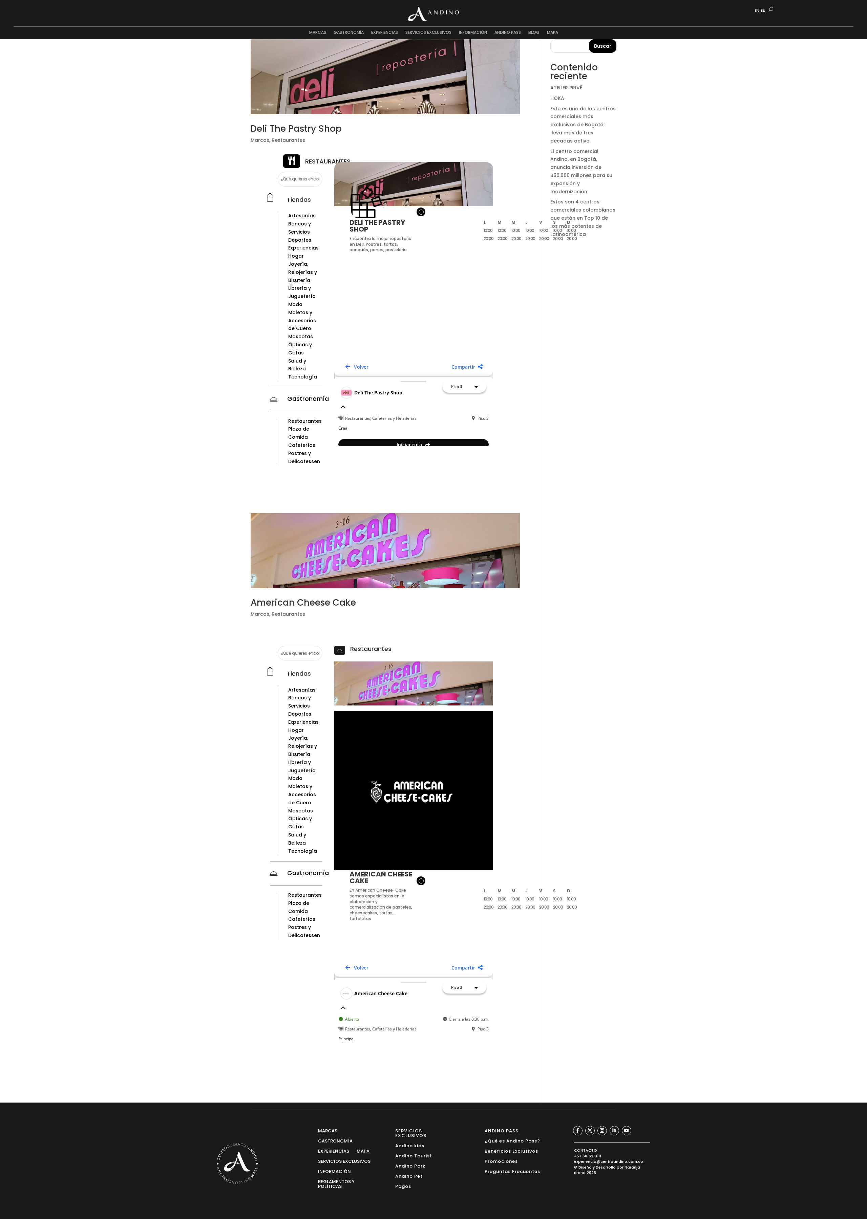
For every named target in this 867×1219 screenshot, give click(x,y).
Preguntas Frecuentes (512, 1171)
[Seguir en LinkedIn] (614, 1130)
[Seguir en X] (590, 1130)
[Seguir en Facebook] (578, 1130)
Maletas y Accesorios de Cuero (302, 320)
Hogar (296, 256)
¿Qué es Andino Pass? (512, 1141)
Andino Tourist (413, 1155)
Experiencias (303, 247)
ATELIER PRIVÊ (566, 87)
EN (757, 10)
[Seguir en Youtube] (626, 1130)
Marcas (260, 140)
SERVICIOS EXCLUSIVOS (428, 32)
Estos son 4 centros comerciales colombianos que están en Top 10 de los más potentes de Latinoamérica (582, 217)
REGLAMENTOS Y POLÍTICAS (336, 1183)
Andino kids (409, 1145)
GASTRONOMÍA (349, 32)
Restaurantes (288, 140)
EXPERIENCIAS (384, 32)
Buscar (602, 46)
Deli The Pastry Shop (296, 129)
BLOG (534, 32)
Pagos (403, 1186)
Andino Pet (409, 1176)
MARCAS (317, 32)
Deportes (299, 240)
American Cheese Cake (303, 602)
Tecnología (302, 376)
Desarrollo (606, 1167)
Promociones (501, 1161)
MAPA (552, 32)
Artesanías (302, 215)
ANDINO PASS (507, 32)
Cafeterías (301, 445)
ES (763, 10)
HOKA (557, 98)
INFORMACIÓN (473, 32)
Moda (295, 304)
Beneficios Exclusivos (511, 1151)
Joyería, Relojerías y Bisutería (302, 272)
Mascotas (300, 336)
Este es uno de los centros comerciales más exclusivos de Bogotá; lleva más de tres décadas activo (583, 124)
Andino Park (410, 1166)
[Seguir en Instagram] (602, 1130)
